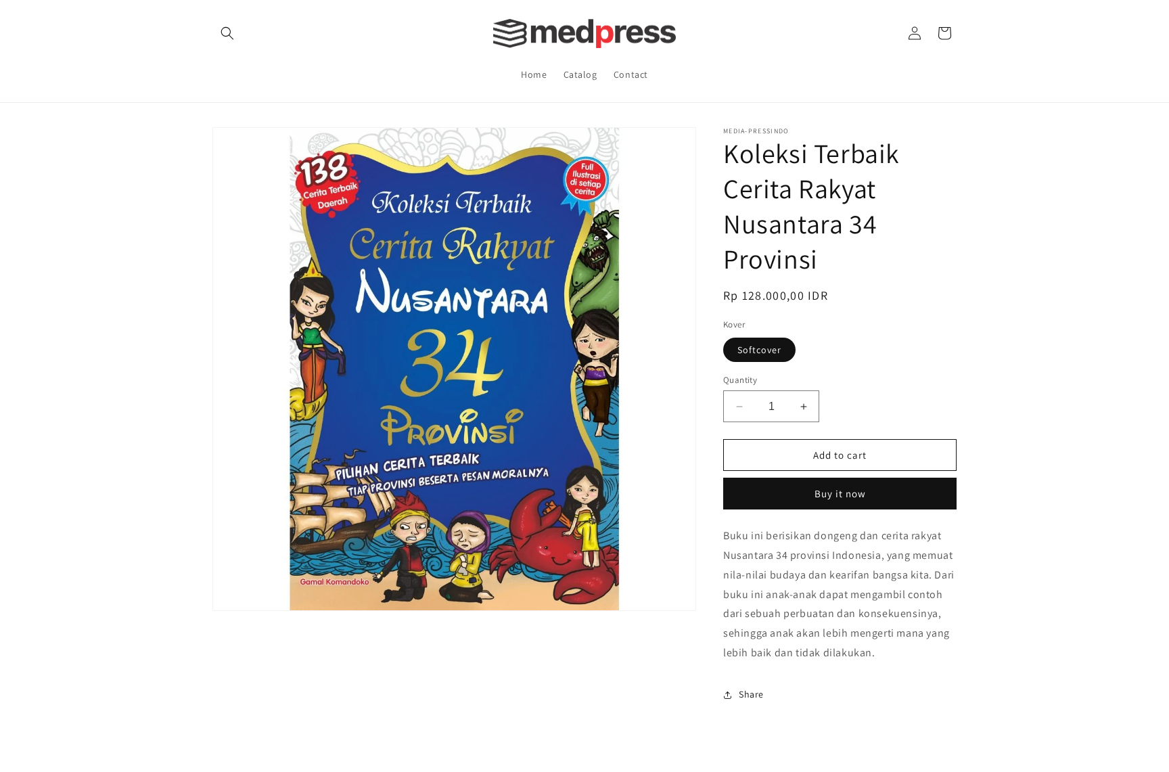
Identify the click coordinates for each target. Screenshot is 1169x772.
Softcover (759, 350)
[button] (227, 33)
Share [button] (751, 694)
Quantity (740, 380)
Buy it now (840, 493)
